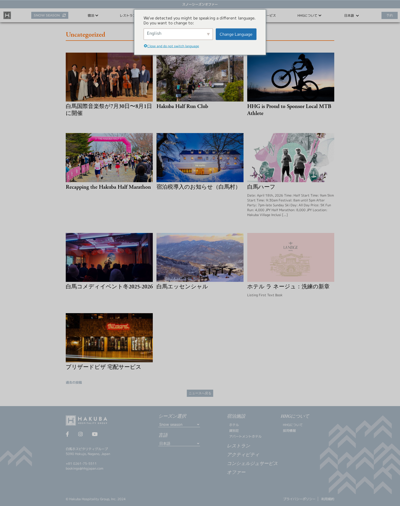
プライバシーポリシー (299, 499)
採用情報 (289, 430)
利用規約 (327, 499)
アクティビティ (243, 455)
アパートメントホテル (245, 436)
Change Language (236, 34)
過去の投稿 (74, 382)
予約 (389, 15)
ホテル (234, 425)
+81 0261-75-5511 (81, 463)
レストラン (128, 15)
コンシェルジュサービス (252, 463)
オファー (236, 472)
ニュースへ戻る (200, 393)
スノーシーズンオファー (200, 4)
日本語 (349, 15)
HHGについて (293, 425)
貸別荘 (234, 430)
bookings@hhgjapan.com (84, 468)
